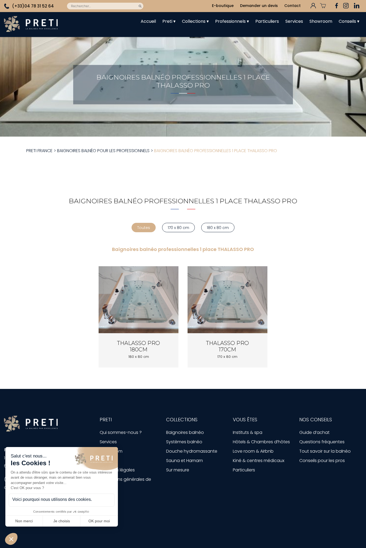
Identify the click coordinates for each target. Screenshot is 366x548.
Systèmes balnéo (184, 442)
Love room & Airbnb (253, 451)
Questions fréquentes (322, 442)
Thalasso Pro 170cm (227, 346)
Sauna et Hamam (184, 460)
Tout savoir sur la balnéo (325, 451)
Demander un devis (259, 5)
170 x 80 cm (178, 227)
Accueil (148, 21)
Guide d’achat (314, 432)
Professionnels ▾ (232, 21)
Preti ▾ (168, 21)
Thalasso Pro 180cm (138, 346)
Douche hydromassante (191, 451)
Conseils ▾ (349, 21)
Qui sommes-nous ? (121, 432)
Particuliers (267, 21)
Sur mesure (177, 470)
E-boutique (223, 5)
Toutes (143, 227)
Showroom (320, 21)
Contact (292, 5)
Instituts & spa (247, 432)
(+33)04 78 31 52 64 (33, 6)
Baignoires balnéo (185, 432)
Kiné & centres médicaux (258, 460)
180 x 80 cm (218, 227)
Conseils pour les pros (322, 460)
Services (294, 21)
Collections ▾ (195, 21)
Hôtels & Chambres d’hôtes (261, 442)
